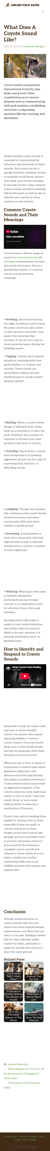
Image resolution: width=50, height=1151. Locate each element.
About (41, 1136)
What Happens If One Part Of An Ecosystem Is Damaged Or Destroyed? (24, 1074)
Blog (25, 1140)
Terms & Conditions (28, 1136)
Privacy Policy (11, 1136)
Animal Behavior (18, 1064)
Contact (17, 1140)
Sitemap (32, 1140)
